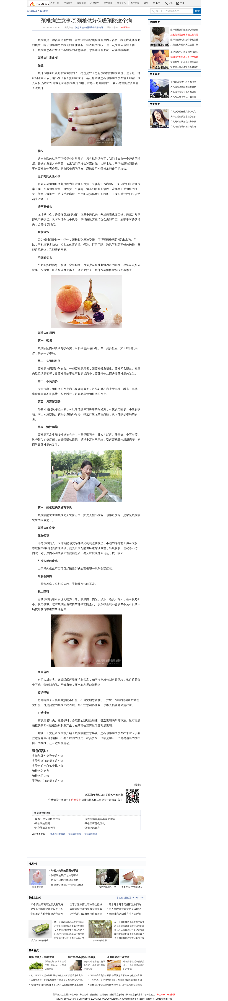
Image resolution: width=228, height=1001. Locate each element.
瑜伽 (122, 994)
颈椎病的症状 (46, 527)
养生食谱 (108, 3)
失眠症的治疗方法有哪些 (64, 875)
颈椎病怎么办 (40, 770)
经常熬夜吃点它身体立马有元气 (69, 938)
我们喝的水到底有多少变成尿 (184, 57)
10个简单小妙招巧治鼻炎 (82, 957)
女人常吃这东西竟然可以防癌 (125, 909)
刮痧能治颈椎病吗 (44, 827)
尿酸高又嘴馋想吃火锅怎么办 (46, 909)
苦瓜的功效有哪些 (39, 940)
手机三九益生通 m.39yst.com (130, 897)
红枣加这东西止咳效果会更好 (86, 904)
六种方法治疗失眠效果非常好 (45, 980)
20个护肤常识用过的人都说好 (46, 904)
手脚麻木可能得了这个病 (47, 780)
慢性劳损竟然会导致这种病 (99, 819)
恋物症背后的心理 (107, 887)
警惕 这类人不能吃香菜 (41, 957)
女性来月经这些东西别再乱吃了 (69, 930)
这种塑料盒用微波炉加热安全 (184, 29)
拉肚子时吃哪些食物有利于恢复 (129, 922)
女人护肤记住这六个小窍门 (183, 111)
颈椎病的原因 (100, 40)
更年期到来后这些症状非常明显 (129, 938)
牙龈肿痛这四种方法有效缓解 (125, 913)
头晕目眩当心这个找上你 (47, 765)
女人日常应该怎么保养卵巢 (183, 121)
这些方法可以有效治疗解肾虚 (86, 913)
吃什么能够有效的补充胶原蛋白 (69, 922)
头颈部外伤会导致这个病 (47, 755)
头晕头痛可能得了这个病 (47, 760)
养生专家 (135, 3)
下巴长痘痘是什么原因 (100, 975)
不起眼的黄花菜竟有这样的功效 (129, 926)
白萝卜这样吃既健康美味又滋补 (69, 926)
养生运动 (84, 994)
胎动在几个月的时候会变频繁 (128, 985)
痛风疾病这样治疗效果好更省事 (129, 930)
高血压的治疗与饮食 (118, 957)
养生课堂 (114, 994)
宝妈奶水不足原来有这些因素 (184, 62)
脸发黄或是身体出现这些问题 (184, 34)
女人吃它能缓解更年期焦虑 (183, 126)
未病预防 (81, 3)
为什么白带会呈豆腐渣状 (101, 985)
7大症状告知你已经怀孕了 (43, 985)
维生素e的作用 (100, 940)
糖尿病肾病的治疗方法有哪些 (67, 885)
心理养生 (94, 3)
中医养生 (68, 3)
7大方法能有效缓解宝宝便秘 (69, 985)
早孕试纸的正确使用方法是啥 (184, 52)
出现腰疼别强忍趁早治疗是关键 (69, 934)
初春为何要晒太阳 (133, 980)
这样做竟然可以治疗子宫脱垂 (184, 39)
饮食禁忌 (121, 3)
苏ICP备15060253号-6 (67, 999)
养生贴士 (150, 994)
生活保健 (104, 994)
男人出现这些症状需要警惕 (183, 87)
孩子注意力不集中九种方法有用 (127, 975)
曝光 (146, 3)
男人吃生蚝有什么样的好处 (183, 97)
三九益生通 (32, 10)
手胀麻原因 (37, 887)
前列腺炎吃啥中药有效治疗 (183, 82)
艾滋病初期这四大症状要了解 (184, 44)
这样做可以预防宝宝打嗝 (71, 980)
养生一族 (54, 3)
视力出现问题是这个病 (47, 819)
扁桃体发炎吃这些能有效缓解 (86, 909)
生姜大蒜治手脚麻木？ (132, 887)
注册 (182, 3)
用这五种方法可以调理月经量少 (68, 975)
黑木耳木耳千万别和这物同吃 (125, 904)
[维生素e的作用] (100, 937)
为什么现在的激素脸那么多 (183, 116)
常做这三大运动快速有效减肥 (184, 67)
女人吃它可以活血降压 (41, 975)
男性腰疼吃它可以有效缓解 (183, 92)
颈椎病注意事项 (48, 57)
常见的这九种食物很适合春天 (46, 913)
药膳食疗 (140, 994)
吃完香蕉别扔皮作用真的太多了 (129, 934)
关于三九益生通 (60, 994)
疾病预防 (44, 10)
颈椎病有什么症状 (94, 823)
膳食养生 (94, 994)
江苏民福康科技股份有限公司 (89, 27)
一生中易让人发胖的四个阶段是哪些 (107, 980)
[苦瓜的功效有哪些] (40, 937)
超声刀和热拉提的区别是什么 (67, 880)
